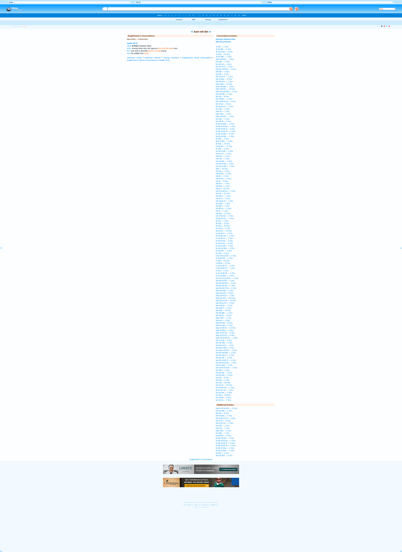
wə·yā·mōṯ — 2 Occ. (224, 375)
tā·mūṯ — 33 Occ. (223, 226)
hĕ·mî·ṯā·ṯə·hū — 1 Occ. (226, 101)
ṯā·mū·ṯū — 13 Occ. (224, 231)
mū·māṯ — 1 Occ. (223, 203)
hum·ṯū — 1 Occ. (223, 111)
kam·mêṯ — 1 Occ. (223, 114)
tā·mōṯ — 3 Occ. (222, 223)
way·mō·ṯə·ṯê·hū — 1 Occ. (227, 338)
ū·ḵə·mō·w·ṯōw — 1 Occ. (226, 256)
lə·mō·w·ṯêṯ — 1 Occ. (225, 151)
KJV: (129, 51)
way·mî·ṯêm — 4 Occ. (225, 330)
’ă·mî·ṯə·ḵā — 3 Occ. (224, 52)
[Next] (399, 253)
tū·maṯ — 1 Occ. (222, 253)
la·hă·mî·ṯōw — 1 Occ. (225, 136)
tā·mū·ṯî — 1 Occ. (223, 228)
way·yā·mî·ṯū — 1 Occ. (225, 295)
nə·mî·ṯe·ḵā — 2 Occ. (225, 216)
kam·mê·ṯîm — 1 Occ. (225, 116)
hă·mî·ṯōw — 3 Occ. (224, 79)
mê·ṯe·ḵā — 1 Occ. (224, 179)
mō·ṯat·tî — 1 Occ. (223, 196)
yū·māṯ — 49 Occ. (223, 395)
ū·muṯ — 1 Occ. (222, 271)
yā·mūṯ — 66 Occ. (223, 383)
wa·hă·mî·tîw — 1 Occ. (225, 281)
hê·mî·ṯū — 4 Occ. (223, 104)
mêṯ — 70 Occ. (222, 169)
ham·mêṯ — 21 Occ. (224, 84)
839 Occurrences (223, 42)
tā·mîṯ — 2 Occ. (222, 221)
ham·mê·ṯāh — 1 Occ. (225, 87)
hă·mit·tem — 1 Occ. (224, 82)
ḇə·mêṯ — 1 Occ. (223, 370)
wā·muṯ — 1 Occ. (223, 320)
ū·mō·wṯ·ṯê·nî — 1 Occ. (225, 268)
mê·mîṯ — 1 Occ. (223, 159)
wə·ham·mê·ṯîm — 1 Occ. (226, 350)
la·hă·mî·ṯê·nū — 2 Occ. (226, 131)
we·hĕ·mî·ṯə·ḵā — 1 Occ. (226, 363)
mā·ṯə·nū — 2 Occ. (224, 154)
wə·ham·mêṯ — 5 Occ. (225, 348)
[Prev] (2, 253)
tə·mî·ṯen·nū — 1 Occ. (225, 236)
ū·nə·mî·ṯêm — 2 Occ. (225, 276)
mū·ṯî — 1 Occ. (222, 211)
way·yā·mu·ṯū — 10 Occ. (226, 300)
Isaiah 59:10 (132, 43)
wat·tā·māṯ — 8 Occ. (224, 323)
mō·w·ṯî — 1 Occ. (223, 198)
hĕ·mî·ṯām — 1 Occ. (224, 99)
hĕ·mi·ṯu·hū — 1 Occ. (225, 106)
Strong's (18, 26)
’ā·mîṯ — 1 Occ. (222, 47)
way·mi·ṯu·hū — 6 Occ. (225, 335)
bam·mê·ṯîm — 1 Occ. (225, 59)
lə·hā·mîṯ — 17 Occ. (224, 146)
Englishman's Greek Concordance (197, 58)
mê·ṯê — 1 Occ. (222, 176)
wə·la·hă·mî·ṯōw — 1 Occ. (227, 368)
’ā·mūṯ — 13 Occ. (223, 54)
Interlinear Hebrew (152, 58)
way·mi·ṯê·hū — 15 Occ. (226, 328)
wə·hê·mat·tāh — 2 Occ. (226, 353)
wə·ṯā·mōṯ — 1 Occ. (224, 373)
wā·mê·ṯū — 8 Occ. (224, 315)
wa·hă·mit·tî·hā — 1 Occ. (226, 288)
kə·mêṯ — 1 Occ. (223, 119)
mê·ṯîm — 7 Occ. (223, 183)
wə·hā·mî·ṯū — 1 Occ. (225, 345)
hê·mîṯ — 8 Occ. (222, 96)
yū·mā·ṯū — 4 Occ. (224, 397)
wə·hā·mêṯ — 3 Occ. (224, 343)
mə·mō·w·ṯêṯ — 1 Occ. (225, 166)
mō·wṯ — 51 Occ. (223, 193)
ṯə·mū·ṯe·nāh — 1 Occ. (225, 248)
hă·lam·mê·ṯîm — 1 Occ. (226, 69)
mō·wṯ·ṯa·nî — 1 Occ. (225, 201)
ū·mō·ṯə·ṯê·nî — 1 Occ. (225, 266)
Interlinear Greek (134, 58)
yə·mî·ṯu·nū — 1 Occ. (225, 390)
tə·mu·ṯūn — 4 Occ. (224, 251)
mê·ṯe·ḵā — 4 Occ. (224, 174)
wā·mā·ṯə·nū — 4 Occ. (225, 303)
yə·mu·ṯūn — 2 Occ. (224, 393)
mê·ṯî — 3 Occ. (222, 181)
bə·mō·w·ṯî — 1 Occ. (224, 67)
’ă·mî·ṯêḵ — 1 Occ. (223, 49)
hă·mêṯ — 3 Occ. (223, 72)
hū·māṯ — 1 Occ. (223, 109)
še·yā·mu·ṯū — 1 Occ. (225, 218)
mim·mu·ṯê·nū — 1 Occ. (226, 191)
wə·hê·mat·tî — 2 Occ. (225, 355)
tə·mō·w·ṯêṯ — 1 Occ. (225, 246)
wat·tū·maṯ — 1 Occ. (224, 325)
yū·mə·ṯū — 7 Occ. (224, 400)
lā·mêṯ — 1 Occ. (222, 139)
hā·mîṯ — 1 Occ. (222, 74)
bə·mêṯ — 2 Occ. (223, 62)
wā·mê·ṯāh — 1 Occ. (224, 313)
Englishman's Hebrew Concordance (142, 60)
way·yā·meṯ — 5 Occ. (225, 293)
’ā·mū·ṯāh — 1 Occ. (224, 57)
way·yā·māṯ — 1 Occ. (225, 290)
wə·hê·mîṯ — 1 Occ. (224, 358)
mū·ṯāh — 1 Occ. (223, 206)
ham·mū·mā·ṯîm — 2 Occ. (227, 91)
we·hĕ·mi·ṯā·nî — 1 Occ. (226, 360)
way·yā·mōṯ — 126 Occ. (226, 298)
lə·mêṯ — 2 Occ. (222, 149)
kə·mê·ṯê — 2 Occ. (224, 121)
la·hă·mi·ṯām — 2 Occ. (225, 124)
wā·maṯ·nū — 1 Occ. (224, 305)
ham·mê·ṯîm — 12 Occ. (225, 89)
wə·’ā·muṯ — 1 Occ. (224, 340)
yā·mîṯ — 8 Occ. (222, 378)
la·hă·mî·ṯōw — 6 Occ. (225, 134)
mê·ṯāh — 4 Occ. (223, 171)
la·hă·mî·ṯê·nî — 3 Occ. (225, 129)
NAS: (129, 48)
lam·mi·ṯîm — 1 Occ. (224, 141)
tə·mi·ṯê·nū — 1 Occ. (224, 238)
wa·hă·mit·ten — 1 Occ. (226, 286)
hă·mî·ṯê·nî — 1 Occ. (224, 76)
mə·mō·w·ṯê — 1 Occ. (225, 164)
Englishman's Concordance (201, 459)
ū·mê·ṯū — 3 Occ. (223, 263)
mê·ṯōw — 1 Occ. (223, 186)
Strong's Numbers (171, 58)
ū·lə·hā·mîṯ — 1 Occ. (224, 258)
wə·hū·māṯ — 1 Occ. (224, 365)
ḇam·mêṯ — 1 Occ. (224, 318)
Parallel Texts (164, 60)
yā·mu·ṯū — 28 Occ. (224, 385)
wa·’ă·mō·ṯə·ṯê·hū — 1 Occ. (227, 278)
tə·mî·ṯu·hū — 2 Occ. (224, 243)
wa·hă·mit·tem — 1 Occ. (226, 283)
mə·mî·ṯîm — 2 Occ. (224, 161)
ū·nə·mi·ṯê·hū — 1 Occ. (225, 273)
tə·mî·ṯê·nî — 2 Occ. (224, 233)
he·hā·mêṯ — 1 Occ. (224, 94)
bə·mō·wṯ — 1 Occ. (224, 64)
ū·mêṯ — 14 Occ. (223, 261)
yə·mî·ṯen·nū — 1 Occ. (225, 387)
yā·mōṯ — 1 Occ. (223, 380)
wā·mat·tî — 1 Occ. (224, 308)
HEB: (129, 46)
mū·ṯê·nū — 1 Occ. (224, 208)
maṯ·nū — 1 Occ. (223, 156)
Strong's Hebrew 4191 (225, 39)
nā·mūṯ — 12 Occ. (223, 213)
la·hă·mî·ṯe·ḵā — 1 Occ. (226, 126)
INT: (128, 53)
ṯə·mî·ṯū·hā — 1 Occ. (224, 241)
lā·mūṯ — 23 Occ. (223, 144)
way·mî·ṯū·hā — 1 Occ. (225, 333)
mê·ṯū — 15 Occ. (223, 188)
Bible (13, 26)
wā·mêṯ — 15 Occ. (223, 310)
